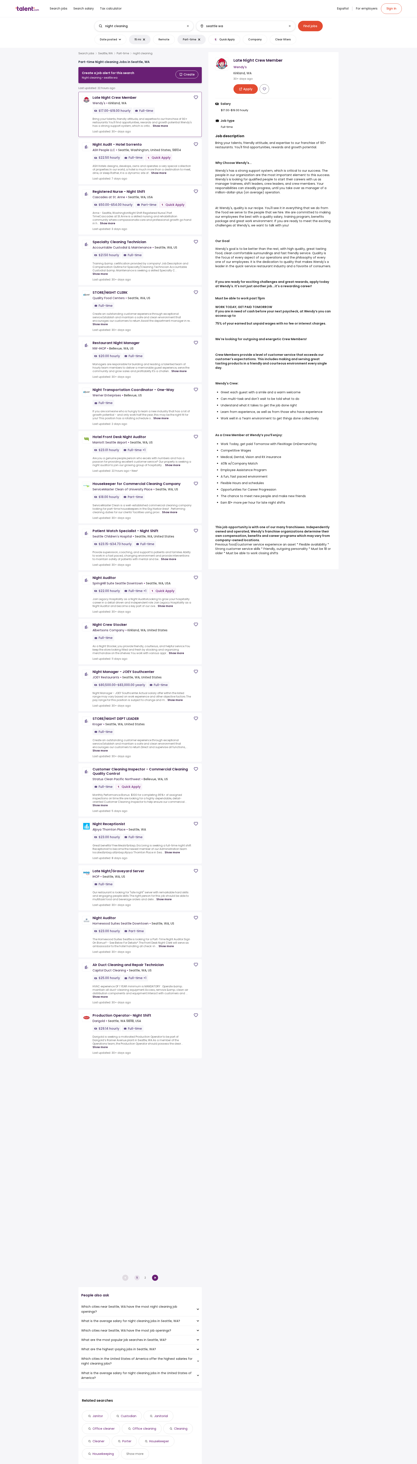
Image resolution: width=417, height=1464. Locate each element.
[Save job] (196, 97)
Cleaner (98, 1441)
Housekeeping (103, 1454)
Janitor (98, 1416)
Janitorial (161, 1416)
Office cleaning (144, 1428)
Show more (160, 126)
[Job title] (140, 26)
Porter (126, 1441)
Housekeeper (159, 1441)
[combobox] (143, 26)
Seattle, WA (105, 53)
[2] (155, 1278)
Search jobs (86, 53)
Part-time (123, 53)
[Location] (242, 26)
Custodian (128, 1416)
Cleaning (180, 1428)
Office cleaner (104, 1428)
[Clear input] (188, 26)
